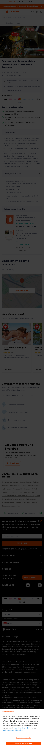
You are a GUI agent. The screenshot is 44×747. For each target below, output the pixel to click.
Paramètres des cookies (23, 738)
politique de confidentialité (13, 730)
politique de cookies (22, 728)
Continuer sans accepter (8, 711)
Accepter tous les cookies (23, 743)
